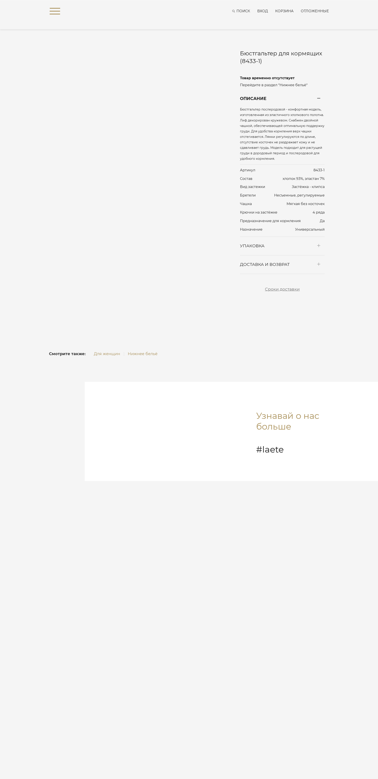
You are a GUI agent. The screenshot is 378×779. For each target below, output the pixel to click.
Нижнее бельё (143, 353)
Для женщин (107, 353)
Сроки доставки (282, 289)
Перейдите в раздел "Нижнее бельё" (274, 85)
